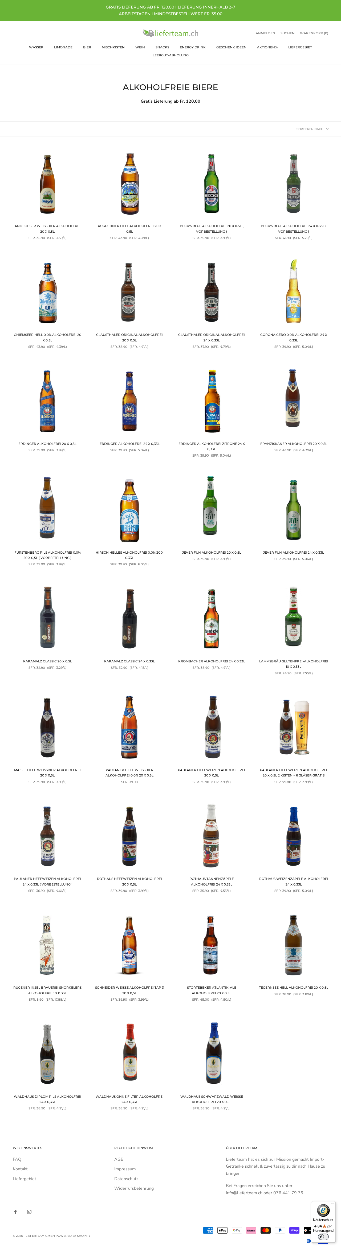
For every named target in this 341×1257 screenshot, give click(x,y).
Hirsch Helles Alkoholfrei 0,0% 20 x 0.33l (129, 555)
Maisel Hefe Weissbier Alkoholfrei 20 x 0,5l (47, 772)
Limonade (63, 47)
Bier (87, 47)
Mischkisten (113, 47)
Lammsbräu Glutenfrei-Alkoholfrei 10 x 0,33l (293, 664)
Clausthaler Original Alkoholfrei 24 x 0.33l (211, 337)
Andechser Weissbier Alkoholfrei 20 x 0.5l (47, 228)
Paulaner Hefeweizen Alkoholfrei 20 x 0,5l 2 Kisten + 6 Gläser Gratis (293, 772)
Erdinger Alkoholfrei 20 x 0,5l (47, 444)
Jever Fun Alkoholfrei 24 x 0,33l (293, 552)
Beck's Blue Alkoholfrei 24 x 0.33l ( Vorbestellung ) (293, 228)
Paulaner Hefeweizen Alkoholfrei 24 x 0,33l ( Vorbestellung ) (47, 881)
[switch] (323, 1237)
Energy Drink (193, 47)
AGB (119, 1159)
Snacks (162, 47)
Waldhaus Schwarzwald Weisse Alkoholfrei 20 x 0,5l (211, 1099)
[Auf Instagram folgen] (29, 1211)
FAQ (17, 1159)
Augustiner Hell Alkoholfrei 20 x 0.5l (129, 228)
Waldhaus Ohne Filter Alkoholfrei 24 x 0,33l (130, 1099)
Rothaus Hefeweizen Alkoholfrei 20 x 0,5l (129, 881)
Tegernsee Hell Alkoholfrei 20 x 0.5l (293, 987)
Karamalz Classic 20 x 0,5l (47, 661)
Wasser (36, 47)
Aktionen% (267, 47)
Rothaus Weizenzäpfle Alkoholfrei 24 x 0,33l (293, 881)
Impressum (125, 1169)
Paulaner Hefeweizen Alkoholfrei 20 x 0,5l (211, 772)
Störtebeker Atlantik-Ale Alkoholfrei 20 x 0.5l (211, 990)
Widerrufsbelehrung (134, 1188)
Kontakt (20, 1169)
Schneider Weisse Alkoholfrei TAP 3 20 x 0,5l (129, 990)
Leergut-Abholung (171, 55)
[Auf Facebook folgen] (15, 1211)
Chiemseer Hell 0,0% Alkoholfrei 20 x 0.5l (47, 337)
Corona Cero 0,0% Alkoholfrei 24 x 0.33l (293, 337)
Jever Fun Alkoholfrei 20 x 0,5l (211, 552)
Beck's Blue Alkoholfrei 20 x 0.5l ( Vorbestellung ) (211, 228)
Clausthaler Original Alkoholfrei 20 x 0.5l (129, 337)
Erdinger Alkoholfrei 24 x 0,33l (130, 444)
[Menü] (332, 1204)
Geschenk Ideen (231, 47)
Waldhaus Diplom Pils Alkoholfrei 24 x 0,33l (47, 1099)
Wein (140, 47)
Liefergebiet (300, 47)
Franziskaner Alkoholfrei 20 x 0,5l (293, 444)
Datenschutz (126, 1179)
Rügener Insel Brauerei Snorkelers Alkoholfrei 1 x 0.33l (47, 990)
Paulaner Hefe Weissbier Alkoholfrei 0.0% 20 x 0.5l (129, 772)
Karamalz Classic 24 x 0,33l (129, 661)
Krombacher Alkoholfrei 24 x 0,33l (211, 661)
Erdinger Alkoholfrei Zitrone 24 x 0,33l (211, 446)
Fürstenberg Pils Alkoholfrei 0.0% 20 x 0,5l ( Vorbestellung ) (47, 555)
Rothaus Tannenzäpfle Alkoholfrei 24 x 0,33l (211, 881)
